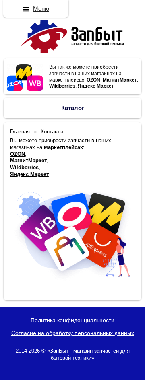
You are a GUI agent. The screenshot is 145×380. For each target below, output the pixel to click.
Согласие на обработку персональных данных (72, 333)
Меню (41, 8)
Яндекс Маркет (96, 86)
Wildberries (62, 86)
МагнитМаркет (120, 80)
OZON (93, 80)
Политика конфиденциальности (72, 320)
